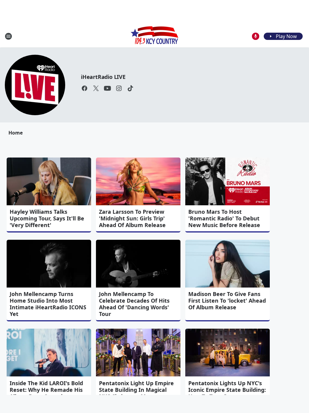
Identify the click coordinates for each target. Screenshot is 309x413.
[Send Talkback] (255, 36)
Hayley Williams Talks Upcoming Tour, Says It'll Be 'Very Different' (47, 218)
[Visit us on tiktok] (130, 88)
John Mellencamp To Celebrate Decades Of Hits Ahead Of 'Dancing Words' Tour (134, 304)
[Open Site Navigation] (8, 36)
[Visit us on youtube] (107, 88)
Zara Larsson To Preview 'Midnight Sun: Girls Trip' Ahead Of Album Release (132, 218)
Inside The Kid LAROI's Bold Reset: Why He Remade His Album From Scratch (46, 390)
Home (15, 132)
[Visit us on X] (96, 88)
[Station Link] (154, 36)
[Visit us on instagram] (119, 88)
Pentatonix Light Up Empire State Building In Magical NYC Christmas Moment (136, 390)
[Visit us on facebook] (84, 88)
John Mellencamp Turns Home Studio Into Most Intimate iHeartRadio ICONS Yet (48, 304)
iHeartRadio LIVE (103, 76)
